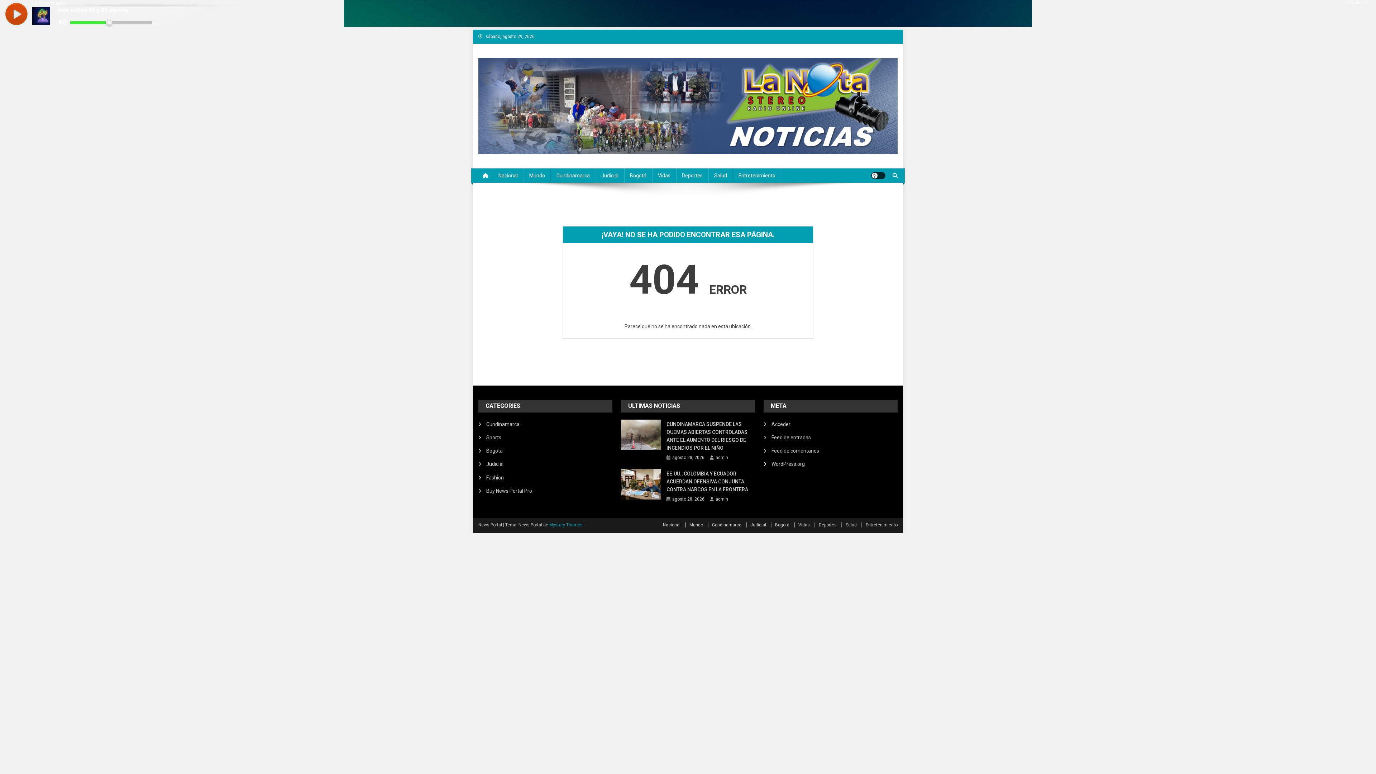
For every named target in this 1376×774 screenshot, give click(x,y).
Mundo (537, 175)
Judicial (609, 175)
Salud (720, 175)
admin (722, 457)
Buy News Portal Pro (509, 491)
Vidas (664, 175)
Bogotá (638, 175)
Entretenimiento (757, 175)
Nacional (508, 175)
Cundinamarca (573, 175)
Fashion (495, 478)
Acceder (780, 424)
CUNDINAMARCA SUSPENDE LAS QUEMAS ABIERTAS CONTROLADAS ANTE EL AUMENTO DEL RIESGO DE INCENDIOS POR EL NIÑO (706, 436)
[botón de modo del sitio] (878, 175)
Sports (493, 437)
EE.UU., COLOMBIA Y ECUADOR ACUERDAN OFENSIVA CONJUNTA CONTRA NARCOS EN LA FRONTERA (707, 481)
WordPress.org (788, 464)
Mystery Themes (566, 524)
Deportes (692, 175)
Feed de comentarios (795, 451)
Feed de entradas (791, 437)
